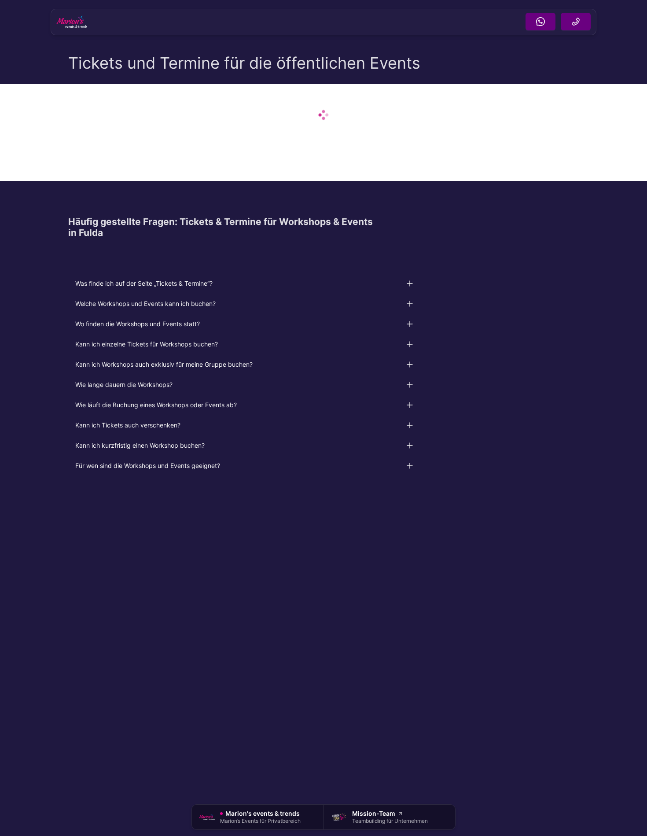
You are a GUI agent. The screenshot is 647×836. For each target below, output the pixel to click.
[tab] (244, 283)
